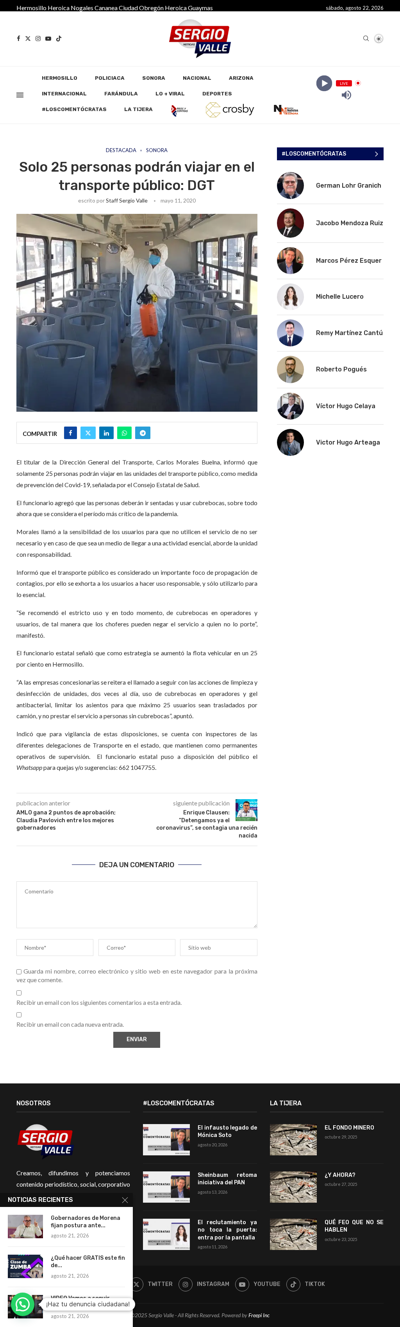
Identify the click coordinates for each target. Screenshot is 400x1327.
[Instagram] (38, 38)
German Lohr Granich (348, 185)
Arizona (241, 78)
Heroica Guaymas (189, 7)
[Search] (366, 39)
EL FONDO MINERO (349, 1127)
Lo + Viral (170, 94)
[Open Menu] (19, 95)
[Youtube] (48, 38)
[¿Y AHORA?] (293, 1187)
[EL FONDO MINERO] (293, 1139)
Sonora (153, 78)
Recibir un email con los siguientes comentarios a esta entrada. (99, 1002)
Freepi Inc (259, 1315)
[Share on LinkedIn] (106, 433)
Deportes (217, 94)
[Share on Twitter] (88, 433)
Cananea (106, 7)
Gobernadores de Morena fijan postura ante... (85, 1222)
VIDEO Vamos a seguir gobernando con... (80, 1302)
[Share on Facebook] (70, 433)
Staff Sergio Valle (127, 200)
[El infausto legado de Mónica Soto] (166, 1139)
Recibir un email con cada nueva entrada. (70, 1024)
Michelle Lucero (340, 296)
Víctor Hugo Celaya (345, 406)
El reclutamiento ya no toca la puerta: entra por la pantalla (227, 1230)
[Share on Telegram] (142, 433)
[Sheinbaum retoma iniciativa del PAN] (166, 1187)
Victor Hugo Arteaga (348, 442)
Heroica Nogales (70, 7)
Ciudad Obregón (141, 7)
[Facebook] (18, 38)
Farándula (121, 94)
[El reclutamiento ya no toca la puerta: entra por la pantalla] (166, 1234)
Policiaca (110, 78)
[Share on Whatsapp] (124, 433)
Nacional (197, 78)
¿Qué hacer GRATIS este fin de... (88, 1262)
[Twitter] (28, 38)
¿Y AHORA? (340, 1175)
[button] (22, 1304)
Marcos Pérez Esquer (349, 260)
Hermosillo (31, 7)
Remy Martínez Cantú (349, 333)
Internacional (64, 94)
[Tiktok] (58, 38)
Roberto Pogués (341, 369)
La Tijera (138, 109)
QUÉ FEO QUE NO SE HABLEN (354, 1226)
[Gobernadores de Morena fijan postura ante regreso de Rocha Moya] (25, 1226)
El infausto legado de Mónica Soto (227, 1131)
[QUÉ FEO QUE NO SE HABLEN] (293, 1234)
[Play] (324, 83)
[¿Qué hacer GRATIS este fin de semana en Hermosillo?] (25, 1266)
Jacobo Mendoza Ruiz (349, 223)
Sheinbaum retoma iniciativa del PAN (227, 1179)
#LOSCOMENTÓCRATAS (74, 109)
